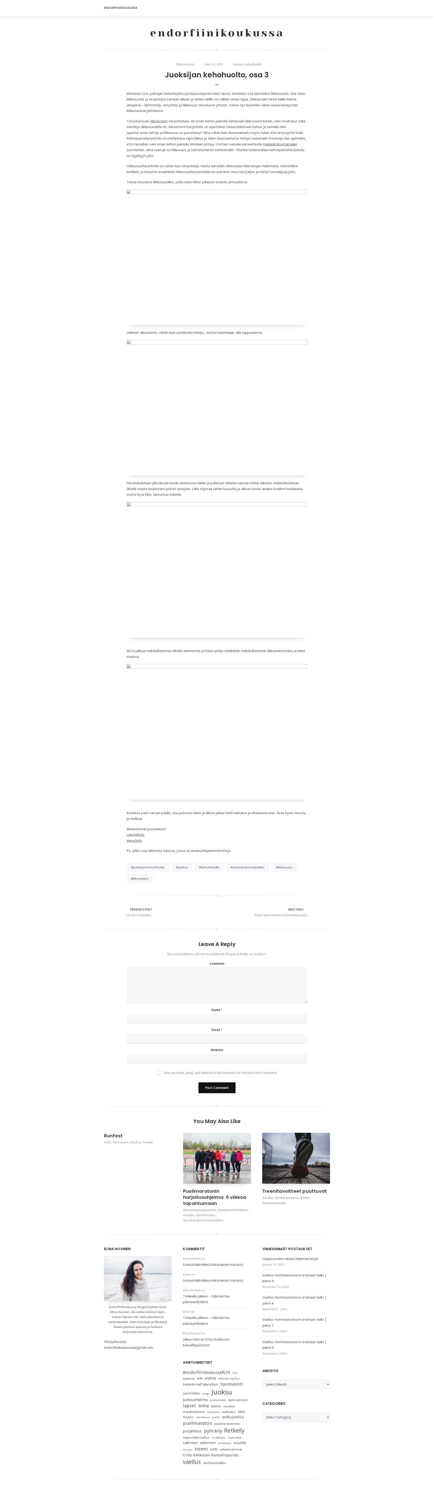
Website (217, 1050)
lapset (189, 1406)
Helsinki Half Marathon (233, 1210)
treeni (305, 1198)
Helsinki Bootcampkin (280, 144)
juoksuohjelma (195, 1399)
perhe (216, 1417)
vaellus (191, 1461)
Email (217, 1030)
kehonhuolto (210, 867)
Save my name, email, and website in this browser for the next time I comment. (221, 1073)
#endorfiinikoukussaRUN (200, 1210)
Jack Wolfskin (191, 1393)
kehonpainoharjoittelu (248, 867)
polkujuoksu (233, 1416)
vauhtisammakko (214, 1463)
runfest (148, 1142)
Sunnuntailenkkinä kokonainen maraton (213, 1264)
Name (216, 1010)
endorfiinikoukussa (217, 33)
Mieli (241, 1412)
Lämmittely (135, 834)
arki (200, 1378)
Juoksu (238, 64)
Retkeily (234, 1430)
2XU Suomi (121, 1142)
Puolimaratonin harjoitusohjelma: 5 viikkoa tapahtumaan (214, 1197)
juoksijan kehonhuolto (149, 867)
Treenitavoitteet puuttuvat (294, 1191)
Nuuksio (188, 1417)
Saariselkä (234, 1437)
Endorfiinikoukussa (120, 8)
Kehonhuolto (253, 64)
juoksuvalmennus (288, 1198)
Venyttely (134, 840)
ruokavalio (218, 1437)
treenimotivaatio (274, 1203)
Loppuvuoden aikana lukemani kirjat (290, 1258)
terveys (187, 1449)
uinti (213, 1449)
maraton (229, 1406)
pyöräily (213, 1430)
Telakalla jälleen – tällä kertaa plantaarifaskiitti (206, 1299)
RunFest (113, 1136)
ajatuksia (189, 1378)
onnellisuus (203, 1417)
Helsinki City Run (229, 1378)
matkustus (229, 1412)
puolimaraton (206, 1215)
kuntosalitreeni (238, 1400)
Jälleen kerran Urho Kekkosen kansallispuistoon (206, 1342)
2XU (108, 1142)
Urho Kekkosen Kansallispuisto (211, 1455)
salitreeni (190, 1442)
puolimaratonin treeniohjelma (204, 1220)
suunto (240, 1442)
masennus (213, 1412)
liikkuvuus (285, 867)
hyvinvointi (231, 1384)
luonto (216, 1406)
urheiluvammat (231, 1449)
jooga (206, 1393)
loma (203, 1406)
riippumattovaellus (196, 1437)
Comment (217, 963)
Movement (159, 121)
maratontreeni (194, 1412)
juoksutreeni (218, 1400)
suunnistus (224, 1443)
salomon (208, 1442)
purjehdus (192, 1431)
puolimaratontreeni (227, 1424)
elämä (210, 1378)
